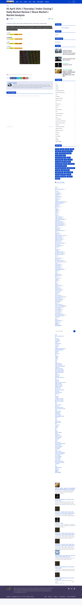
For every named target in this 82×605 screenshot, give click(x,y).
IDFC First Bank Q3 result (60, 261)
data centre (57, 228)
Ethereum (57, 246)
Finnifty (66, 105)
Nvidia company (58, 285)
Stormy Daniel (66, 115)
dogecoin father (66, 128)
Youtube (56, 34)
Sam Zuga (58, 161)
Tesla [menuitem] (30, 1)
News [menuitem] (34, 1)
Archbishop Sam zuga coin (60, 201)
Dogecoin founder (66, 98)
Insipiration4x (58, 265)
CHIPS (56, 211)
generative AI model (59, 253)
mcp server (57, 278)
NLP (56, 281)
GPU (56, 256)
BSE (56, 208)
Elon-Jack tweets (58, 245)
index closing (58, 264)
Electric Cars (66, 104)
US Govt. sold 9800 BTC (60, 306)
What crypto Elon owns (66, 122)
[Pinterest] (24, 78)
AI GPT (57, 149)
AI (66, 83)
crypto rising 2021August (60, 219)
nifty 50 (68, 174)
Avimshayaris (57, 42)
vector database (58, 309)
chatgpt (66, 124)
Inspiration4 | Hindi (67, 64)
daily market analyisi (59, 223)
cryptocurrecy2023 (65, 170)
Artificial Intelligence (59, 203)
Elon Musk (57, 244)
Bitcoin (66, 87)
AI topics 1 (57, 198)
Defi (66, 94)
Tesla (66, 117)
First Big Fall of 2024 (59, 251)
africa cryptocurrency (59, 189)
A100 (56, 188)
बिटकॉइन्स (66, 139)
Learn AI (70, 159)
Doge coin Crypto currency (65, 153)
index (56, 263)
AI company (57, 193)
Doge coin (57, 234)
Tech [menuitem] (21, 1)
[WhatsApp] (52, 19)
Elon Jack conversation (60, 157)
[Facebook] (49, 19)
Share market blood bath (60, 296)
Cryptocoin (58, 151)
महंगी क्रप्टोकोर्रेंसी (66, 141)
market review (58, 275)
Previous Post (10, 126)
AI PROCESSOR (58, 196)
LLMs (56, 273)
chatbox (57, 209)
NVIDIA (56, 284)
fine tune (66, 132)
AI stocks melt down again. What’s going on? (69, 59)
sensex (56, 293)
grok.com (57, 259)
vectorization (58, 313)
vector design (58, 310)
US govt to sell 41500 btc (66, 121)
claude (56, 213)
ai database (57, 194)
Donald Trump (66, 100)
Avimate (15, 83)
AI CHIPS (57, 191)
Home (7, 5)
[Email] (27, 78)
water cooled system (59, 314)
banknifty (57, 204)
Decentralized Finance (66, 92)
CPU (56, 214)
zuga (66, 138)
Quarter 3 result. (58, 289)
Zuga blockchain (71, 168)
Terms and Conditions (71, 596)
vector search (58, 311)
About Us (50, 596)
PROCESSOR (57, 288)
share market (29, 74)
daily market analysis (14, 5)
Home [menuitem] (17, 1)
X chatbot (57, 316)
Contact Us (56, 596)
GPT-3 (66, 107)
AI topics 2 (57, 199)
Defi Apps (66, 96)
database (57, 229)
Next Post (50, 126)
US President (66, 119)
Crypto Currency (58, 216)
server (56, 294)
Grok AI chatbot (58, 258)
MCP (56, 276)
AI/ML (66, 85)
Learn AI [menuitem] (47, 1)
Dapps (56, 226)
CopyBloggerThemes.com (16, 596)
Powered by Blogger (60, 182)
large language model (60, 174)
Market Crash (58, 274)
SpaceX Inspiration (66, 113)
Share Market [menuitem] (40, 1)
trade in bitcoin (58, 304)
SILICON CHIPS (58, 298)
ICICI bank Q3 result (59, 260)
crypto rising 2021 (58, 218)
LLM (66, 111)
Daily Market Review (22, 74)
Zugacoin (57, 323)
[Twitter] (50, 19)
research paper (58, 290)
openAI (66, 134)
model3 (56, 279)
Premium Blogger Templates (28, 596)
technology (66, 136)
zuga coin (70, 176)
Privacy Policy (62, 596)
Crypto (66, 88)
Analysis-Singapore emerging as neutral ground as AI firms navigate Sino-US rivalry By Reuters (69, 52)
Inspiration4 (57, 266)
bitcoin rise (57, 206)
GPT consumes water (59, 254)
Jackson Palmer (66, 109)
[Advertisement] (65, 13)
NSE (56, 283)
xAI (56, 318)
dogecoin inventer (66, 130)
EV (66, 102)
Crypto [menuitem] (25, 1)
